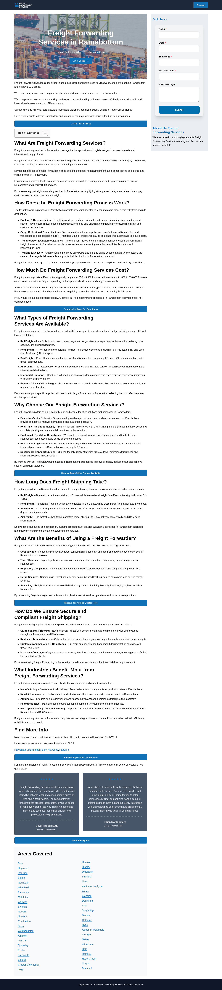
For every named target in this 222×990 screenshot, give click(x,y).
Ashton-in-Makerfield (93, 929)
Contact (200, 5)
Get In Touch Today (81, 123)
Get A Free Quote (81, 840)
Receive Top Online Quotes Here (81, 603)
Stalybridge (88, 910)
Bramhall (87, 968)
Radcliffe (64, 749)
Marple (85, 963)
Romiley (86, 954)
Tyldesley (23, 945)
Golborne (87, 920)
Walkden (22, 902)
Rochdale (23, 882)
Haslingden (34, 749)
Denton (86, 915)
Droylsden (87, 872)
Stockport (87, 934)
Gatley (85, 939)
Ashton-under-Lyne (92, 886)
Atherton (22, 935)
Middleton (23, 897)
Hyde (85, 925)
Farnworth (23, 892)
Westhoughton (26, 931)
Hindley (86, 867)
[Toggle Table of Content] (43, 133)
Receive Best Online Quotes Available (80, 473)
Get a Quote (78, 61)
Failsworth (23, 955)
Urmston (86, 862)
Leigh (21, 969)
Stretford (86, 876)
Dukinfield (87, 900)
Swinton (22, 907)
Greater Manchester (28, 964)
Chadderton (24, 921)
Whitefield (23, 887)
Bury (44, 749)
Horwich (22, 916)
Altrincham (87, 944)
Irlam (84, 881)
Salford (22, 960)
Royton (22, 911)
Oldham (22, 940)
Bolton (21, 878)
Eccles (21, 950)
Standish (87, 896)
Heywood (53, 749)
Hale (84, 949)
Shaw (21, 926)
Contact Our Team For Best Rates (81, 309)
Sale (84, 905)
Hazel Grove (88, 958)
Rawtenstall (20, 749)
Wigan (85, 891)
